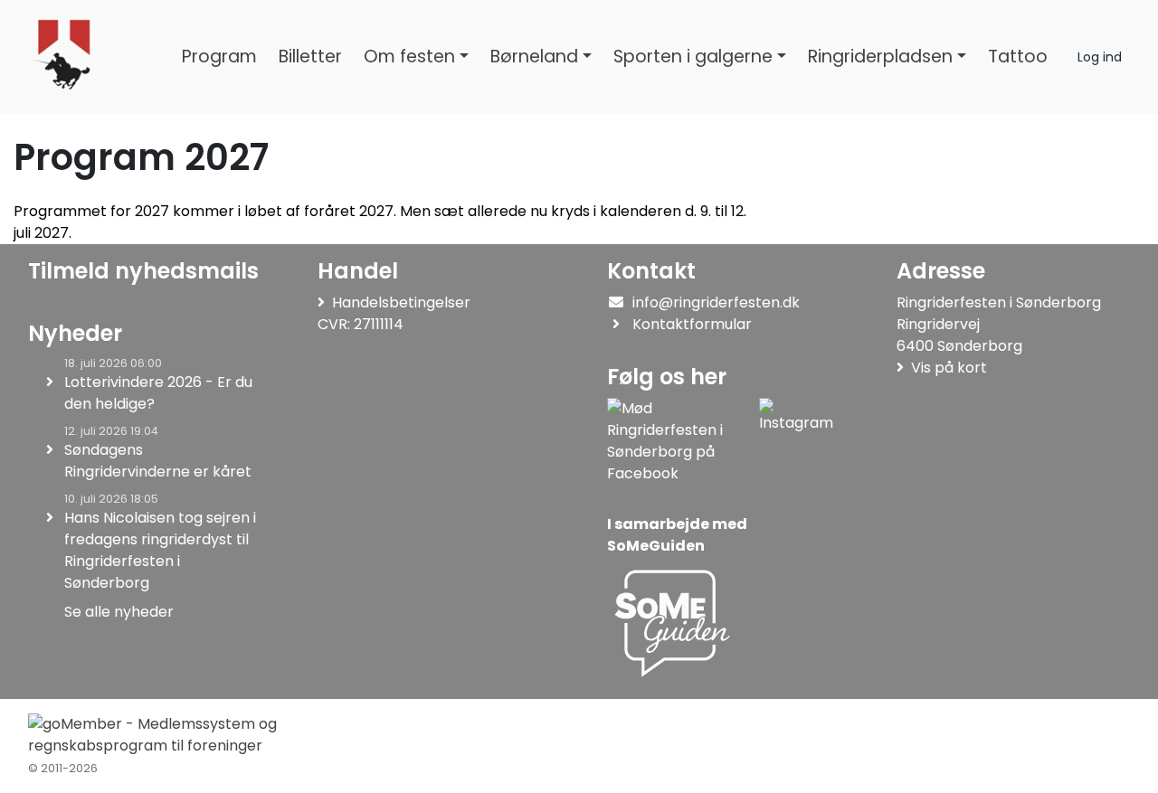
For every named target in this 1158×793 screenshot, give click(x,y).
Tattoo (1018, 56)
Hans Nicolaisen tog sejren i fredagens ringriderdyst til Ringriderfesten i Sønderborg (160, 550)
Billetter (310, 56)
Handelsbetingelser (401, 302)
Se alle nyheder (119, 611)
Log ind (1099, 57)
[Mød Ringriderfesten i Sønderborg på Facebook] (679, 441)
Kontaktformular (692, 324)
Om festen (409, 56)
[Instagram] (796, 441)
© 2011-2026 (63, 768)
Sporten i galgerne (693, 56)
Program (219, 56)
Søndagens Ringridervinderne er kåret (158, 460)
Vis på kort (949, 367)
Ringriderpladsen (880, 56)
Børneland (534, 56)
